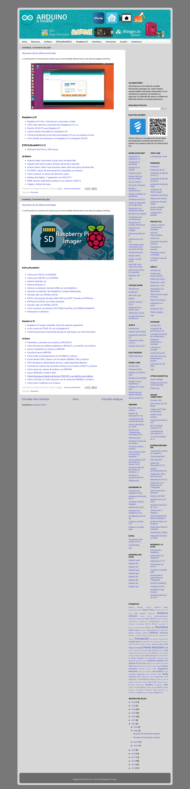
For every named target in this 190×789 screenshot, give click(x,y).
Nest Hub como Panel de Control (136, 265)
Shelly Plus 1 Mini (157, 282)
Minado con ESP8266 (137, 378)
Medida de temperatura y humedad (156, 342)
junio (136, 727)
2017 (133, 757)
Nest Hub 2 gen (135, 295)
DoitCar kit (154, 238)
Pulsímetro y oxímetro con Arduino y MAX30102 (49, 342)
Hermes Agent (157, 644)
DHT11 (148, 624)
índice (131, 650)
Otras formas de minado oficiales (135, 393)
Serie (147, 674)
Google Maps (134, 545)
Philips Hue (155, 388)
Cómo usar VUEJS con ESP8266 (41, 274)
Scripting (132, 674)
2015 (133, 764)
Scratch (123, 41)
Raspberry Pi (82, 41)
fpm (90, 779)
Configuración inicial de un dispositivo (158, 335)
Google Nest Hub (147, 642)
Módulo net (133, 577)
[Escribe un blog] (88, 188)
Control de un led (157, 353)
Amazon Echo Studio (137, 332)
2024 (133, 709)
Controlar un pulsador (155, 348)
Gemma (155, 639)
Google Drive (163, 639)
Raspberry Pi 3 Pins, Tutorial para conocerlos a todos (51, 121)
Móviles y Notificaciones (135, 189)
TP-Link (136, 687)
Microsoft (152, 658)
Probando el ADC (157, 586)
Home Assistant (153, 647)
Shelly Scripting (156, 312)
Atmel (149, 616)
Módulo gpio (134, 573)
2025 (133, 706)
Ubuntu (143, 687)
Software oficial (135, 369)
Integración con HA (136, 313)
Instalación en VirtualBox (134, 163)
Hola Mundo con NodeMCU (157, 557)
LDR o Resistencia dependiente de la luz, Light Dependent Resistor (57, 362)
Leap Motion (141, 653)
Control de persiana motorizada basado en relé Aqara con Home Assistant (61, 332)
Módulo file (133, 563)
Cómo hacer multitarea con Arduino (43, 383)
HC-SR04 (142, 644)
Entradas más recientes (35, 399)
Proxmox (164, 666)
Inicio (24, 41)
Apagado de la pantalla (156, 214)
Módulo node (134, 560)
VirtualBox (140, 690)
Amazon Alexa (148, 610)
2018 (133, 754)
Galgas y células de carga (39, 184)
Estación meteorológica (156, 234)
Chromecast (133, 621)
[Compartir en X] (91, 188)
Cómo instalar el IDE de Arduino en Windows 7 (137, 454)
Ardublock (151, 613)
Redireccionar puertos (156, 416)
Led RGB (153, 653)
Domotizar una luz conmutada (157, 254)
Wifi (130, 548)
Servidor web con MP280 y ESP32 (42, 295)
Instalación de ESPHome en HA (157, 330)
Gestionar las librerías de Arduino (137, 442)
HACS (130, 644)
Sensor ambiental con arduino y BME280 (46, 349)
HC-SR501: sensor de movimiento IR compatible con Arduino (54, 170)
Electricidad (160, 630)
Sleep (145, 682)
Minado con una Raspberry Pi (135, 382)
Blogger (113, 779)
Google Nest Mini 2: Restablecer (137, 317)
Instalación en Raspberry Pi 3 (134, 157)
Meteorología (150, 655)
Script (166, 671)
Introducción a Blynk (158, 532)
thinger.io (149, 685)
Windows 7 (132, 692)
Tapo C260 (152, 682)
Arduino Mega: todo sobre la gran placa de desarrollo (51, 160)
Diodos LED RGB (157, 496)
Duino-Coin (133, 630)
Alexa (166, 607)
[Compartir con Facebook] (93, 188)
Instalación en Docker (134, 169)
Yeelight (157, 692)
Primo (150, 666)
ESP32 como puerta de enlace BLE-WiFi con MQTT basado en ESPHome (60, 298)
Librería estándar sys (36, 281)
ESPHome (164, 633)
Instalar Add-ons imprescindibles (135, 177)
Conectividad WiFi (157, 456)
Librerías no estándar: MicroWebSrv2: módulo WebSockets (54, 291)
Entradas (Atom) (39, 405)
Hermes (148, 644)
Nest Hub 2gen (141, 661)
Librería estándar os (36, 284)
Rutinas (132, 299)
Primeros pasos (135, 173)
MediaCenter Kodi (136, 507)
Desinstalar (140, 624)
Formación (111, 41)
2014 (133, 768)
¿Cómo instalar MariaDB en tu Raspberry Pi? (47, 131)
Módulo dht (133, 580)
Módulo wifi (133, 567)
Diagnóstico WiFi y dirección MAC (157, 475)
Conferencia (143, 621)
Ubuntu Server (162, 687)
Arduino (48, 41)
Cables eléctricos (136, 356)
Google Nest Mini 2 (161, 642)
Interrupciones (135, 438)
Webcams (148, 690)
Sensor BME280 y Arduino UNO (41, 373)
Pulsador (142, 669)
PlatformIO (141, 666)
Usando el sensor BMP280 (39, 352)
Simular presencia (136, 252)
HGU (166, 644)
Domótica (96, 41)
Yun (161, 692)
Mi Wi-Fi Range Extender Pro (156, 427)
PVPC (154, 669)
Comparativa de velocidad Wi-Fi (156, 432)
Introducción (134, 289)
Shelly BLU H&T (157, 309)
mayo (136, 731)
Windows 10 (163, 690)
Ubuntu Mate (151, 687)
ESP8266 (153, 632)
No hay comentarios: (72, 189)
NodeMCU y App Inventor (157, 591)
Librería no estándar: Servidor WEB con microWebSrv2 (52, 288)
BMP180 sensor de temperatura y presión (158, 358)
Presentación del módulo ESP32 (136, 540)
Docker (131, 627)
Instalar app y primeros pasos (156, 275)
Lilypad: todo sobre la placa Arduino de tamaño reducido (53, 164)
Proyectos (133, 669)
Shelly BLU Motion (158, 300)
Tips (130, 279)
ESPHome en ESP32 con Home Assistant (45, 301)
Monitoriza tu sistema (137, 214)
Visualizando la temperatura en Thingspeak (156, 577)
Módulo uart (134, 587)
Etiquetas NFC (134, 275)
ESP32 (145, 633)
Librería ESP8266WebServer (158, 470)
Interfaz (144, 650)
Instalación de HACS (137, 199)
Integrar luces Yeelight (134, 229)
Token (131, 687)
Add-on (148, 607)
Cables (159, 619)
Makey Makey (140, 655)
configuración (154, 621)
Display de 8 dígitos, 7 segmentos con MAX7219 (49, 177)
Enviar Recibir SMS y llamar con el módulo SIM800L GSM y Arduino (58, 359)
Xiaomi (139, 692)
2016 (133, 761)
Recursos (35, 41)
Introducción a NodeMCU (156, 551)
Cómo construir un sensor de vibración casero (48, 174)
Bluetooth (141, 619)
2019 (133, 750)
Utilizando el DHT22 (158, 480)
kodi (166, 650)
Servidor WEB (156, 674)
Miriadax (160, 658)
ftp (151, 639)
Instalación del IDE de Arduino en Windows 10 (136, 470)
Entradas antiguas (112, 399)
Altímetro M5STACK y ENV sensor (42, 149)
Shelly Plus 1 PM (157, 286)
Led (148, 653)
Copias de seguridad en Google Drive (137, 204)
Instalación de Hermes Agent (156, 191)
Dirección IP (163, 624)
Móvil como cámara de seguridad (136, 271)
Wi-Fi (155, 690)
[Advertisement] (148, 62)
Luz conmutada (162, 653)
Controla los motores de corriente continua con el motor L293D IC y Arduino (62, 366)
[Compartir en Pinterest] (95, 188)
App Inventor (140, 613)
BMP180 (153, 619)
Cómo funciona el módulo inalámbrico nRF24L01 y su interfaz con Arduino (61, 346)
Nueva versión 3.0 (136, 398)
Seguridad (141, 674)
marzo (136, 742)
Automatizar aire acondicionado (135, 218)
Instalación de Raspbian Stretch (135, 492)
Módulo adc (133, 583)
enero (136, 746)
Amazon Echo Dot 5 (137, 346)
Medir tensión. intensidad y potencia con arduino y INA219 (54, 181)
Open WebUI (156, 663)
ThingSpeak (158, 685)
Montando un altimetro (38, 311)
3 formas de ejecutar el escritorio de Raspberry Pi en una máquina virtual (60, 135)
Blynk (147, 619)
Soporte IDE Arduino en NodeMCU (159, 452)
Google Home (134, 642)
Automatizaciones (161, 616)
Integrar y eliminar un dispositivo (137, 195)
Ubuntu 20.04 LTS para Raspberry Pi (43, 128)
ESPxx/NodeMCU (64, 41)
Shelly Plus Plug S (157, 279)
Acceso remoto (135, 182)
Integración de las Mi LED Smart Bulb (158, 384)
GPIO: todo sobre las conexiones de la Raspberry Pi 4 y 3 (52, 125)
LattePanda (133, 653)
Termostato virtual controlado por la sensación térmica (136, 247)
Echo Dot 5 (142, 630)
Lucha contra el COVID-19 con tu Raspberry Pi (48, 328)
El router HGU (156, 400)
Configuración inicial (158, 156)
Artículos (133, 616)
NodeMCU (151, 661)
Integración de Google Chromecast (137, 224)
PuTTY (149, 669)
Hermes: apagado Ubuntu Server (157, 208)
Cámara (165, 619)
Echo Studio (151, 630)
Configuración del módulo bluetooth (136, 420)
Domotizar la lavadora (155, 248)
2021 (133, 720)
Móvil (166, 658)
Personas (165, 663)
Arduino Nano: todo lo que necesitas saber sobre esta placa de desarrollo (60, 167)
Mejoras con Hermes (158, 199)
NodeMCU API (162, 661)
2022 (133, 717)
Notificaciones (141, 663)
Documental (139, 627)
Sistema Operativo (135, 682)
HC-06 (135, 644)
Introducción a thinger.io (156, 511)
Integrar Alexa (134, 256)
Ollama (149, 663)
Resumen (34, 192)
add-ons (157, 607)
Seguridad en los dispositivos (157, 290)
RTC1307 (142, 671)
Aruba (142, 616)
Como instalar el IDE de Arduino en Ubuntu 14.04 (137, 462)
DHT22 (154, 624)
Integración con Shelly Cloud (135, 308)
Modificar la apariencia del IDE (136, 476)
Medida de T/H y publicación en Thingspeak (157, 485)
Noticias (132, 663)
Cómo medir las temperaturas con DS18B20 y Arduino (52, 356)
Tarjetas (160, 682)
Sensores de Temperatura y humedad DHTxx (135, 432)
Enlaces (131, 633)
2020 (133, 724)
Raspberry (163, 668)
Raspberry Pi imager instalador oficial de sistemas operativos (55, 325)
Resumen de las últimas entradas (39, 53)
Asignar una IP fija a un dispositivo (158, 410)
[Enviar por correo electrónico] (86, 188)
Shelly (165, 674)
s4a (153, 671)
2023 (133, 713)
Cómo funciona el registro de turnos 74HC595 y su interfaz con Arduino (60, 376)
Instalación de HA (157, 170)
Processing (156, 666)
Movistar (132, 661)
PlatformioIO (134, 481)
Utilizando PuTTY (157, 561)
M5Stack (132, 655)
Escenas (139, 633)
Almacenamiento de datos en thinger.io (158, 517)
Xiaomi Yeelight (156, 379)
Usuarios (132, 690)
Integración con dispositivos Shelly (136, 209)
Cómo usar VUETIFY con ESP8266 (42, 278)
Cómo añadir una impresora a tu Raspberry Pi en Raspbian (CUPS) (57, 138)
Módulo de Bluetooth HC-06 (136, 414)
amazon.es (136, 41)
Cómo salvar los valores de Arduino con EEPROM (49, 369)
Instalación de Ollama (159, 195)
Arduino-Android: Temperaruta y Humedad (157, 227)
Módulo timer (134, 570)
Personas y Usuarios (137, 185)
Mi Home (159, 655)
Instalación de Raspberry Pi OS (135, 512)
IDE (166, 648)
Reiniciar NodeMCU (158, 583)
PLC (146, 666)
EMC (166, 630)
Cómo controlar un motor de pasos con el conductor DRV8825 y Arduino (60, 379)
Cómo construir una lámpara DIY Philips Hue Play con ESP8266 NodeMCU (61, 308)
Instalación (133, 292)
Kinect (161, 650)
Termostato (140, 685)
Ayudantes (132, 619)
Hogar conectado (136, 648)
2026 (133, 702)
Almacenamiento (135, 610)
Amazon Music (160, 610)
